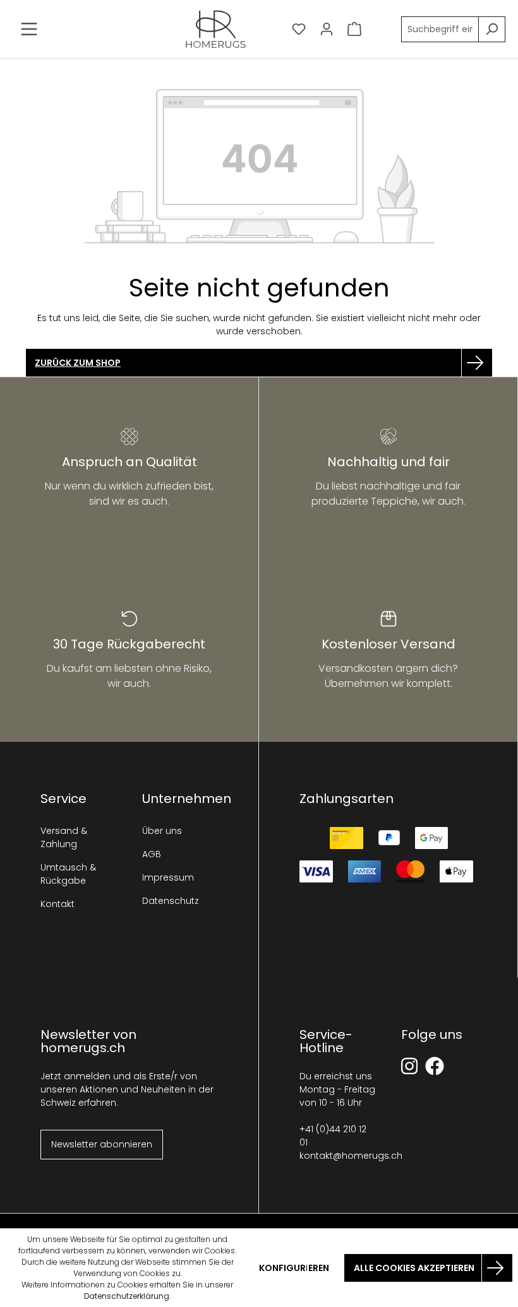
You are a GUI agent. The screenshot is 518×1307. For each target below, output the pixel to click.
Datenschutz (170, 900)
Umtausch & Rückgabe (68, 874)
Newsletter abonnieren (101, 1144)
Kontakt (57, 904)
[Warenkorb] (354, 29)
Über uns (162, 830)
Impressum (168, 877)
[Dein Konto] (326, 29)
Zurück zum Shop (78, 362)
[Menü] (29, 29)
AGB (151, 854)
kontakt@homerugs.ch (350, 1155)
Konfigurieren (294, 1268)
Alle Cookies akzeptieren (414, 1268)
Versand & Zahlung (63, 837)
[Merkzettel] (299, 29)
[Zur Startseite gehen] (215, 29)
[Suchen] (491, 29)
